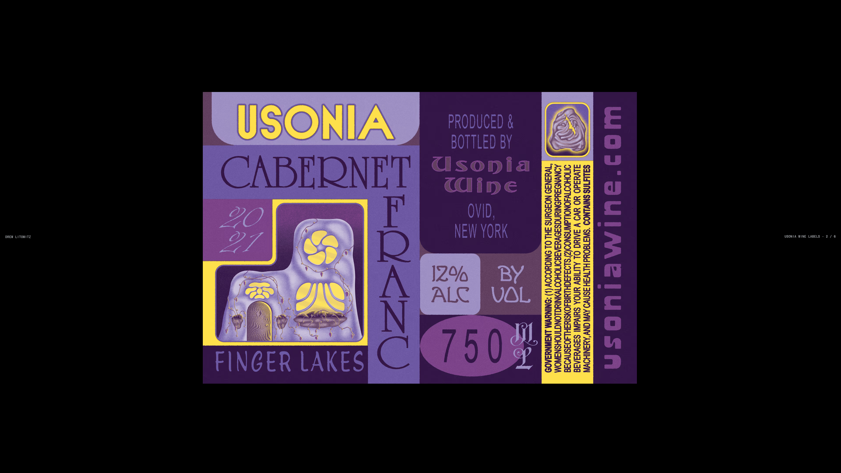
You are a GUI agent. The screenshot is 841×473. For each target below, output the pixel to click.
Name (10, 44)
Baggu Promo (19, 289)
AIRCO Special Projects (31, 262)
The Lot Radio (211, 379)
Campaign (429, 208)
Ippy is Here (18, 153)
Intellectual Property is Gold (35, 126)
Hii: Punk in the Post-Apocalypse (40, 53)
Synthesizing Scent (25, 80)
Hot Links (15, 189)
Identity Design (435, 107)
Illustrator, (570, 189)
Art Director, (572, 53)
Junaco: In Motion (24, 62)
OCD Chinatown (22, 107)
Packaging (430, 71)
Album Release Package (440, 62)
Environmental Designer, (620, 171)
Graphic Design (434, 244)
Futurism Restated (24, 271)
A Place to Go (58, 379)
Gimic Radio (272, 379)
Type (426, 44)
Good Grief (176, 365)
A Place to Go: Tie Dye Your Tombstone (47, 89)
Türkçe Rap (17, 253)
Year (832, 44)
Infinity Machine (23, 135)
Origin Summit (21, 171)
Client (288, 44)
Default (31, 37)
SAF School (17, 98)
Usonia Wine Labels (26, 71)
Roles (566, 44)
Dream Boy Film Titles (29, 235)
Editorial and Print (439, 53)
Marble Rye (96, 379)
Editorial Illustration (26, 217)
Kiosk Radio (242, 379)
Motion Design (433, 144)
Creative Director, (577, 98)
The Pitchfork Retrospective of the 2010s (48, 198)
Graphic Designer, (614, 98)
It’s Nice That (236, 393)
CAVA (11, 280)
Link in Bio (17, 226)
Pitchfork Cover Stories (30, 144)
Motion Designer (650, 98)
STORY (353, 338)
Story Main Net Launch (30, 207)
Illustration (432, 217)
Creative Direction (438, 80)
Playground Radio (316, 379)
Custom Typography (437, 235)
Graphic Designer (602, 53)
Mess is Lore (212, 365)
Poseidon (14, 162)
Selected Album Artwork (31, 244)
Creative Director (577, 80)
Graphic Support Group (142, 345)
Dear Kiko (16, 180)
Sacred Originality (24, 116)
